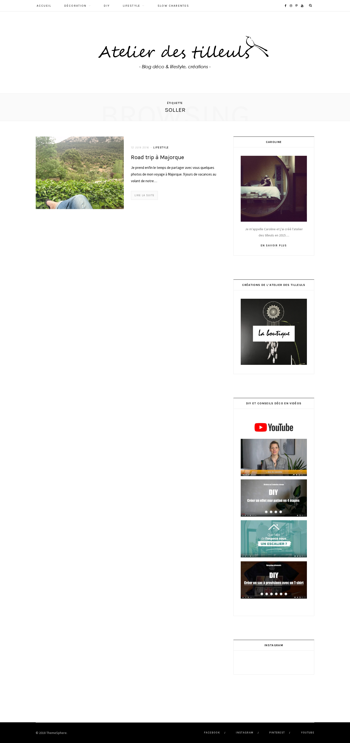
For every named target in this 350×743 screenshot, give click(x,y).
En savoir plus (274, 245)
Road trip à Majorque (157, 157)
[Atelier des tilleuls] (175, 52)
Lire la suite (144, 195)
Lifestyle (131, 5)
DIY (107, 5)
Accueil (44, 5)
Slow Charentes (173, 5)
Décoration (75, 5)
